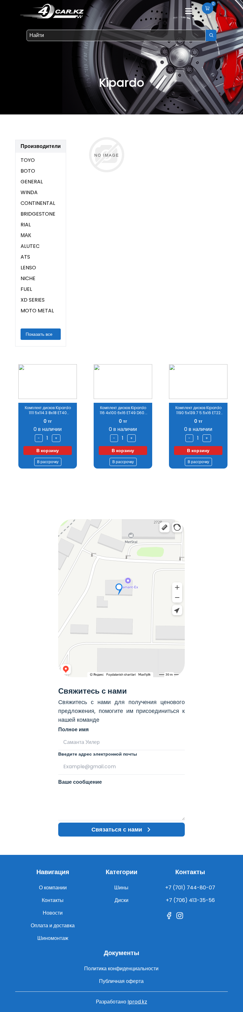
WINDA (29, 192)
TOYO (28, 160)
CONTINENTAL (38, 203)
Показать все (39, 334)
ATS (25, 257)
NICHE (28, 278)
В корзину (89, 450)
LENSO (28, 267)
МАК (26, 235)
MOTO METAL (37, 310)
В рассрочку (14, 461)
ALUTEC (30, 246)
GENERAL (32, 181)
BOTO (28, 171)
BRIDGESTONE (38, 214)
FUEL (26, 289)
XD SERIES (33, 300)
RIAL (26, 224)
